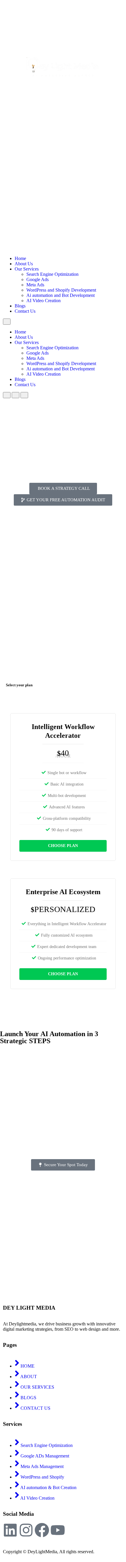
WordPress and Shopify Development (61, 290)
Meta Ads (35, 284)
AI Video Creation (43, 300)
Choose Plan (63, 846)
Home (20, 258)
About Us (24, 263)
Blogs (20, 305)
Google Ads (37, 279)
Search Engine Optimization (52, 274)
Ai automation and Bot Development (60, 295)
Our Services (27, 268)
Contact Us (25, 311)
